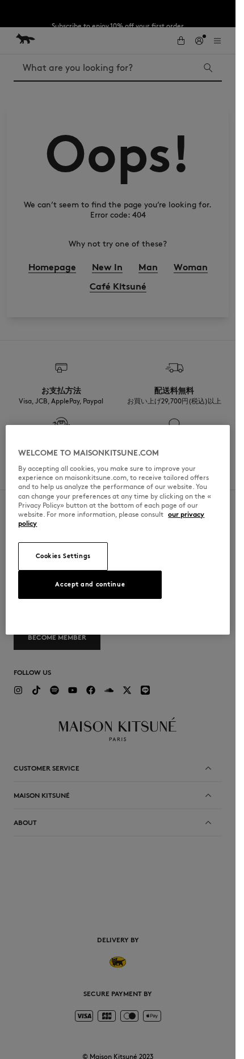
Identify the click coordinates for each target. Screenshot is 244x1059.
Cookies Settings (63, 556)
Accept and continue (90, 584)
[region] (117, 530)
